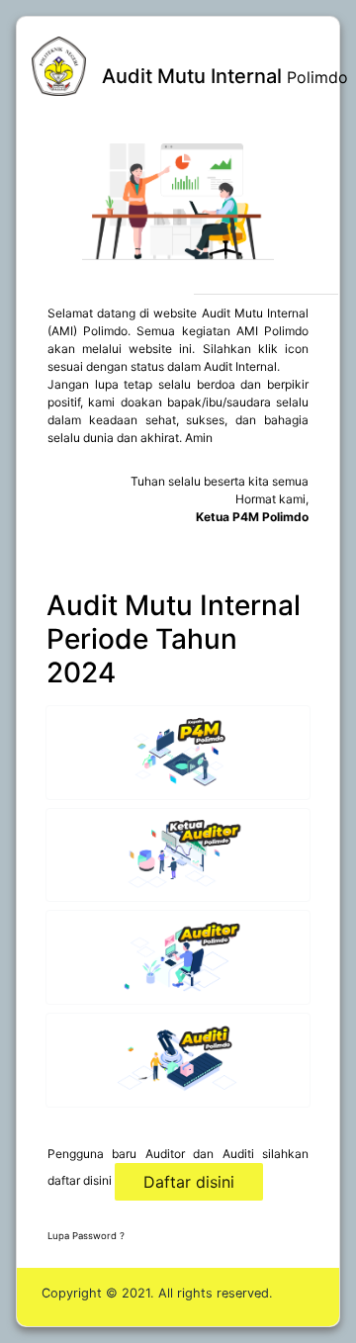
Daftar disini (188, 1182)
